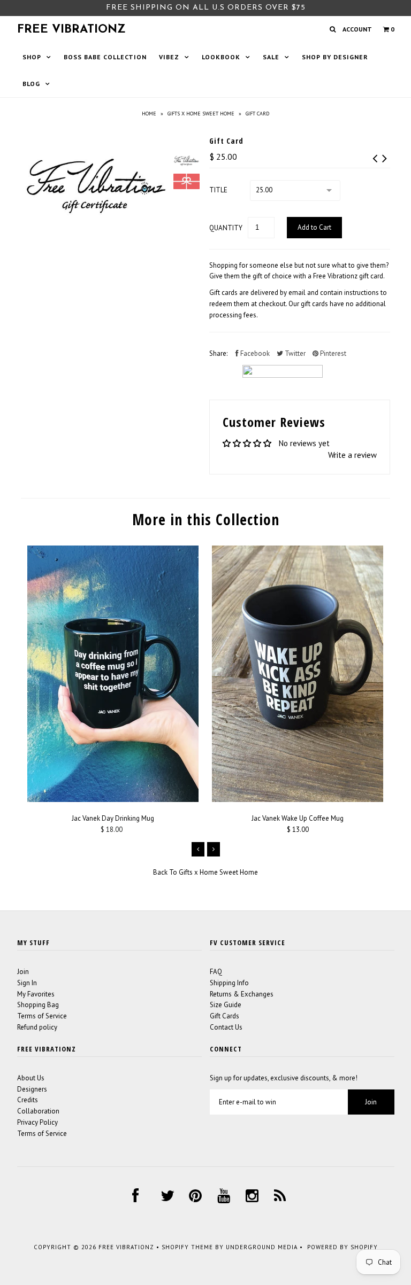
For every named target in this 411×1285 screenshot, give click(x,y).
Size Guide (225, 1004)
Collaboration (38, 1111)
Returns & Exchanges (241, 994)
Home (149, 113)
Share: (218, 353)
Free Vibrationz (71, 30)
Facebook (254, 353)
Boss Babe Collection (105, 57)
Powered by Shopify (342, 1247)
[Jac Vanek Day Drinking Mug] (113, 799)
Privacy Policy (37, 1122)
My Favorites (36, 994)
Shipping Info (229, 982)
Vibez (169, 57)
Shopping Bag (38, 1004)
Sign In (27, 982)
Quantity (225, 227)
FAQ (216, 971)
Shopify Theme (187, 1247)
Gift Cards (224, 1016)
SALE (271, 57)
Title (218, 189)
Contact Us (226, 1027)
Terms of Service (42, 1016)
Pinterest (332, 353)
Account (357, 29)
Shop (31, 57)
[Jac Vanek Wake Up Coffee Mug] (297, 799)
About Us (30, 1077)
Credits (27, 1099)
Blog (31, 84)
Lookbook (221, 57)
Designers (32, 1089)
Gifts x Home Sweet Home (201, 113)
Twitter (294, 353)
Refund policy (37, 1027)
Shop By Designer (335, 57)
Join (23, 971)
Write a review (352, 455)
